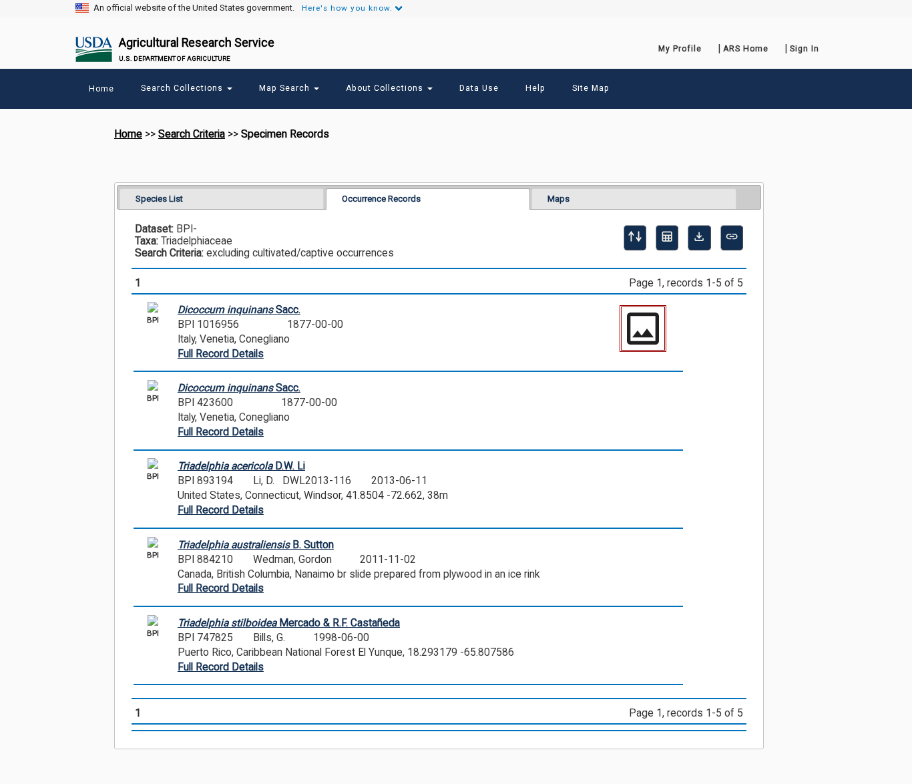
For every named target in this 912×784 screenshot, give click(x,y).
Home (128, 134)
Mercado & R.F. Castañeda (289, 623)
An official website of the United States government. (193, 8)
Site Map (591, 88)
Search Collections (183, 88)
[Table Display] (667, 237)
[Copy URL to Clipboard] (731, 237)
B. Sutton (256, 545)
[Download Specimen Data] (699, 237)
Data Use (479, 88)
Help (535, 88)
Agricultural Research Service (196, 42)
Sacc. (239, 310)
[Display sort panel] (635, 237)
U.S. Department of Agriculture (174, 58)
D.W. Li (241, 466)
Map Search (285, 88)
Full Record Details (221, 354)
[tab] (222, 198)
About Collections (386, 88)
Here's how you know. (347, 8)
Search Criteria (191, 134)
